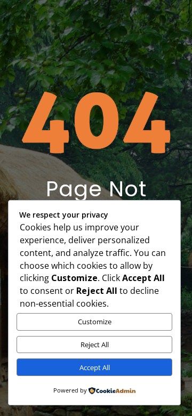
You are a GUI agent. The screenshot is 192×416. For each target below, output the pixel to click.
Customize (94, 321)
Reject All (95, 344)
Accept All (94, 367)
